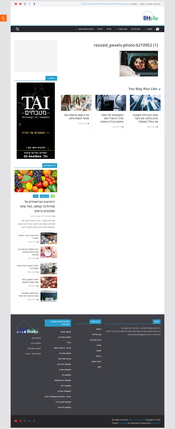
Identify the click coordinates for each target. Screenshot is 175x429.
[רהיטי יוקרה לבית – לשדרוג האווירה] (48, 239)
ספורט (98, 350)
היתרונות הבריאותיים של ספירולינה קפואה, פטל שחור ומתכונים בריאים (37, 206)
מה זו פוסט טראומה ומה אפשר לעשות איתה (76, 116)
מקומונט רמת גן (65, 369)
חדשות (149, 29)
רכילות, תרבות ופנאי (86, 29)
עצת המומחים (44, 196)
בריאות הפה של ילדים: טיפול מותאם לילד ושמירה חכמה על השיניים (105, 4)
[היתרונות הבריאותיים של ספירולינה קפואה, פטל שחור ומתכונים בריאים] (35, 181)
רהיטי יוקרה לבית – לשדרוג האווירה (28, 236)
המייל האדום (96, 361)
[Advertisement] (35, 56)
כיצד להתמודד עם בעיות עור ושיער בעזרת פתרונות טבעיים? (28, 252)
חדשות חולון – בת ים (33, 353)
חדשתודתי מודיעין (64, 391)
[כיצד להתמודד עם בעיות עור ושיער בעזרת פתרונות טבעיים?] (48, 253)
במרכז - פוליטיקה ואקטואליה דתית (58, 396)
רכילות (100, 29)
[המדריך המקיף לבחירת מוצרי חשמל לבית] (48, 269)
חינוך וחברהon (95, 340)
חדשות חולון (36, 338)
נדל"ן (69, 342)
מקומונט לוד (66, 375)
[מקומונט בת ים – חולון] (157, 29)
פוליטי (109, 29)
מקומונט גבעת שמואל (62, 380)
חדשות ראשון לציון (34, 348)
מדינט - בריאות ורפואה (62, 348)
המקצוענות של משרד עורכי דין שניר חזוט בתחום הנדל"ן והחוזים (111, 118)
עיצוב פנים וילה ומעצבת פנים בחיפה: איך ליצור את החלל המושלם (145, 118)
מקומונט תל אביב (64, 407)
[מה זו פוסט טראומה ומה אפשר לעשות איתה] (76, 96)
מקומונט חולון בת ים (63, 402)
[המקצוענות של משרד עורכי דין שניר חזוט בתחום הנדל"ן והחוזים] (110, 96)
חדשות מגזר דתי (65, 353)
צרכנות (36, 196)
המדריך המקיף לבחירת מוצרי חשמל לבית (27, 267)
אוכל (52, 196)
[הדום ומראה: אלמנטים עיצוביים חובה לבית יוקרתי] (48, 296)
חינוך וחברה (122, 29)
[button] (3, 18)
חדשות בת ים (36, 343)
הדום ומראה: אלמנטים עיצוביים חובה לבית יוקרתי (28, 294)
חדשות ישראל (66, 332)
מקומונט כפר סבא (64, 364)
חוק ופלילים (135, 29)
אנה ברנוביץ (34, 216)
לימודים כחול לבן (64, 337)
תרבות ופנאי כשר (64, 358)
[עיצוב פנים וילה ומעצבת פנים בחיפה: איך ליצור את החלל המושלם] (145, 96)
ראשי (99, 367)
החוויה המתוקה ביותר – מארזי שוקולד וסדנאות (29, 280)
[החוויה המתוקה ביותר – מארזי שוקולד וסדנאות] (48, 283)
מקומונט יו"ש (66, 385)
